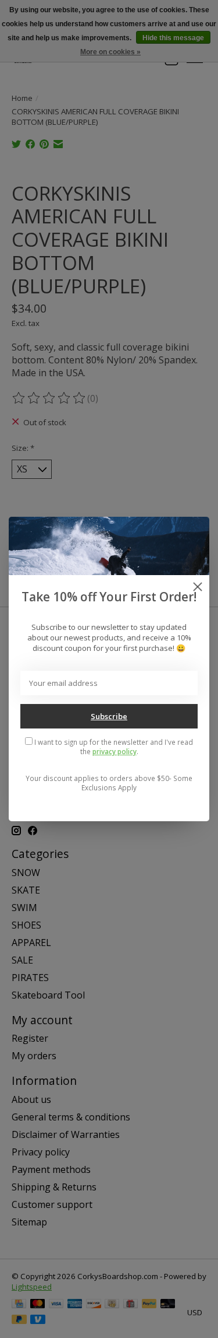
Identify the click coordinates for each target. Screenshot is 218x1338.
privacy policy (114, 751)
